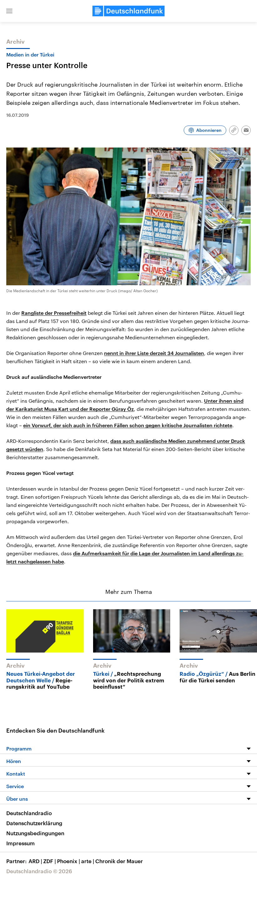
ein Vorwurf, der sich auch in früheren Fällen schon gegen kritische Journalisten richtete (127, 425)
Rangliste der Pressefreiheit (54, 313)
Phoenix (68, 861)
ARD (35, 861)
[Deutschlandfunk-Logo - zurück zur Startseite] (128, 11)
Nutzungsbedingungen (35, 833)
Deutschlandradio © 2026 (39, 871)
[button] (9, 11)
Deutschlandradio (29, 813)
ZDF (49, 861)
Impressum (20, 843)
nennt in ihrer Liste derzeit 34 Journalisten (154, 353)
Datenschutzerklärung (34, 823)
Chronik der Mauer (119, 861)
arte (87, 861)
